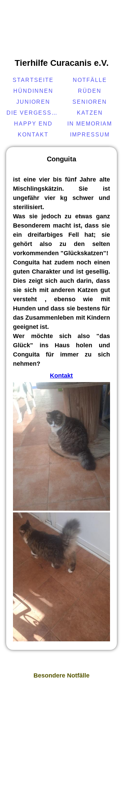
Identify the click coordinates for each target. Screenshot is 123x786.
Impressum (90, 134)
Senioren (89, 102)
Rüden (89, 91)
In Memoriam (89, 124)
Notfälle (90, 80)
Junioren (33, 102)
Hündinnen (33, 91)
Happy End (33, 124)
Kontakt (33, 134)
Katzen (90, 113)
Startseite (33, 80)
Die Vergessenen (34, 113)
